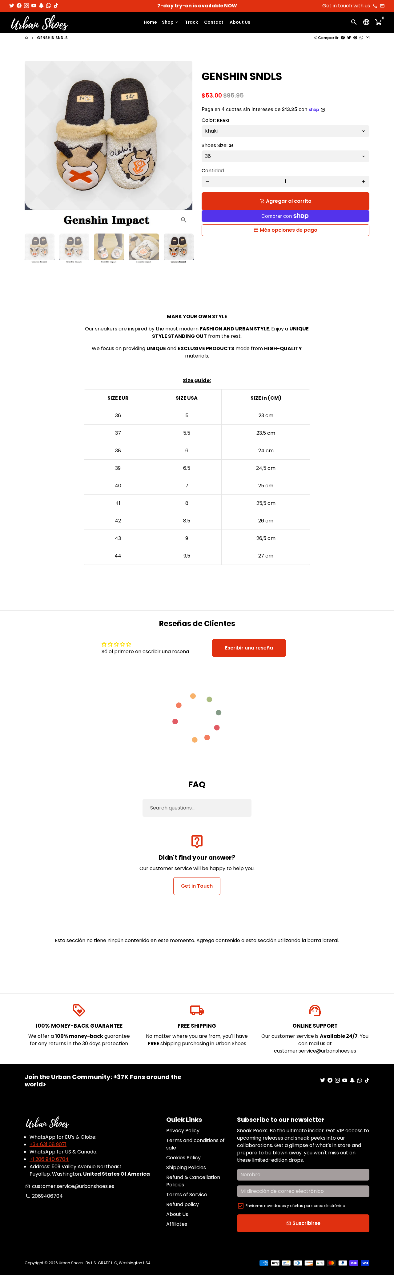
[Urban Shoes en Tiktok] (56, 5)
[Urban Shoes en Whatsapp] (48, 5)
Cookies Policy (183, 1157)
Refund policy (182, 1204)
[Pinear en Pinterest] (355, 37)
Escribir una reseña (249, 647)
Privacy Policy (182, 1130)
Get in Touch (197, 885)
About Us (240, 22)
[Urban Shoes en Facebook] (19, 5)
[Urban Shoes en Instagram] (26, 5)
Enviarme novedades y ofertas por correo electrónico (295, 1205)
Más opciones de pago (288, 230)
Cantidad (213, 170)
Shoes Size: (218, 145)
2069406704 (44, 1196)
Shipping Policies (186, 1167)
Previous (33, 145)
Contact (213, 22)
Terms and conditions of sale (195, 1144)
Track (191, 22)
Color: (215, 120)
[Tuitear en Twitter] (349, 37)
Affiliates (176, 1224)
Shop (170, 22)
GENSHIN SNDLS (52, 37)
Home (150, 22)
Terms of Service (186, 1194)
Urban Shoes (71, 1262)
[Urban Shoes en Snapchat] (41, 5)
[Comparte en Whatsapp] (361, 37)
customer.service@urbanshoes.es (69, 1186)
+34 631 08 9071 (48, 1144)
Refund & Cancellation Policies (193, 1181)
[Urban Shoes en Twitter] (11, 5)
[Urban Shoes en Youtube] (33, 5)
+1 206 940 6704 (49, 1159)
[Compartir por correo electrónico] (367, 37)
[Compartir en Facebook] (343, 37)
